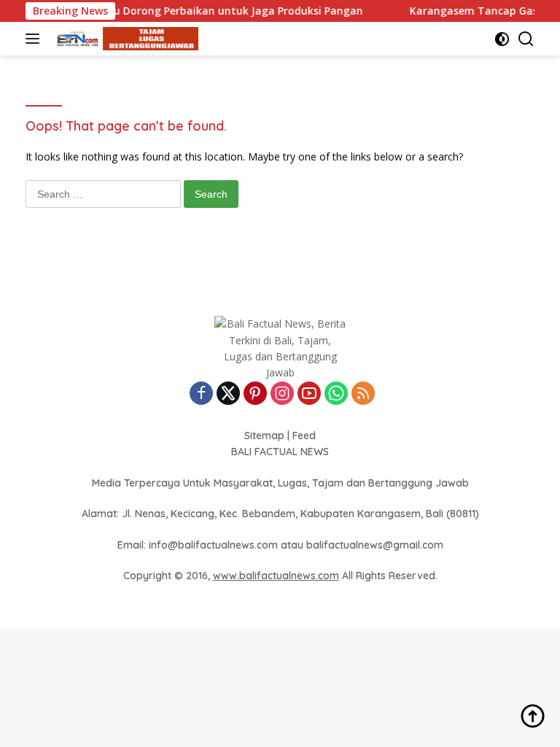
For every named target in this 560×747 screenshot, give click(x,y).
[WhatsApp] (336, 394)
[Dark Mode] (502, 39)
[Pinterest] (255, 394)
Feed (304, 435)
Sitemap (264, 435)
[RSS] (363, 394)
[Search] (526, 39)
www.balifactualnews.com (276, 575)
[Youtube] (309, 394)
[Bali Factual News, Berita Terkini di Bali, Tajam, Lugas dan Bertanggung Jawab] (123, 39)
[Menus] (35, 38)
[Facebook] (201, 394)
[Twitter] (228, 394)
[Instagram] (282, 394)
